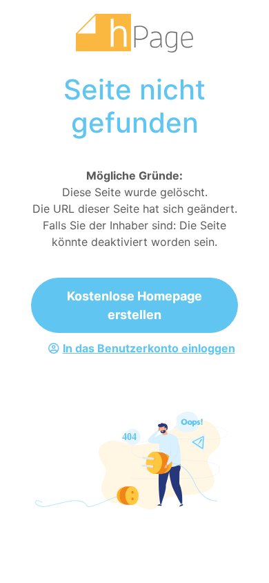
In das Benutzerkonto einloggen (149, 348)
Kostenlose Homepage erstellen (134, 305)
